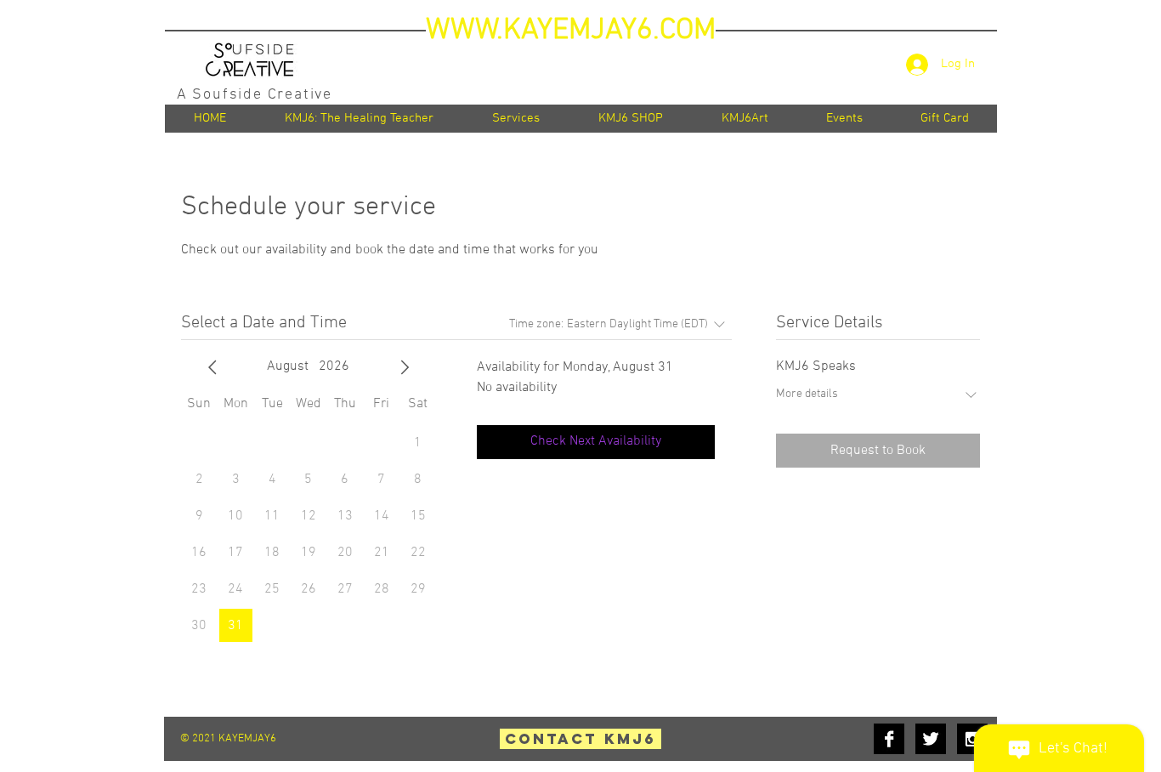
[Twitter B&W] (930, 739)
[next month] (404, 367)
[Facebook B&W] (889, 739)
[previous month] (212, 367)
